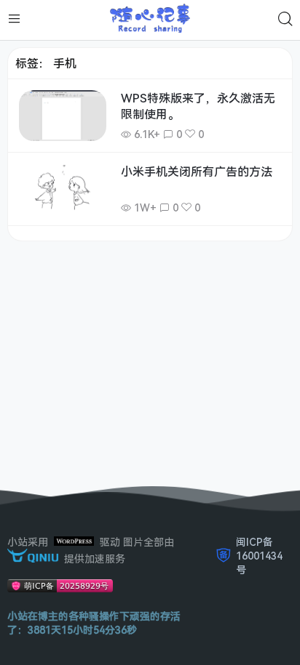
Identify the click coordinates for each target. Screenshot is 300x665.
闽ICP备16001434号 (259, 555)
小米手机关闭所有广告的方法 (196, 172)
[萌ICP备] (60, 588)
